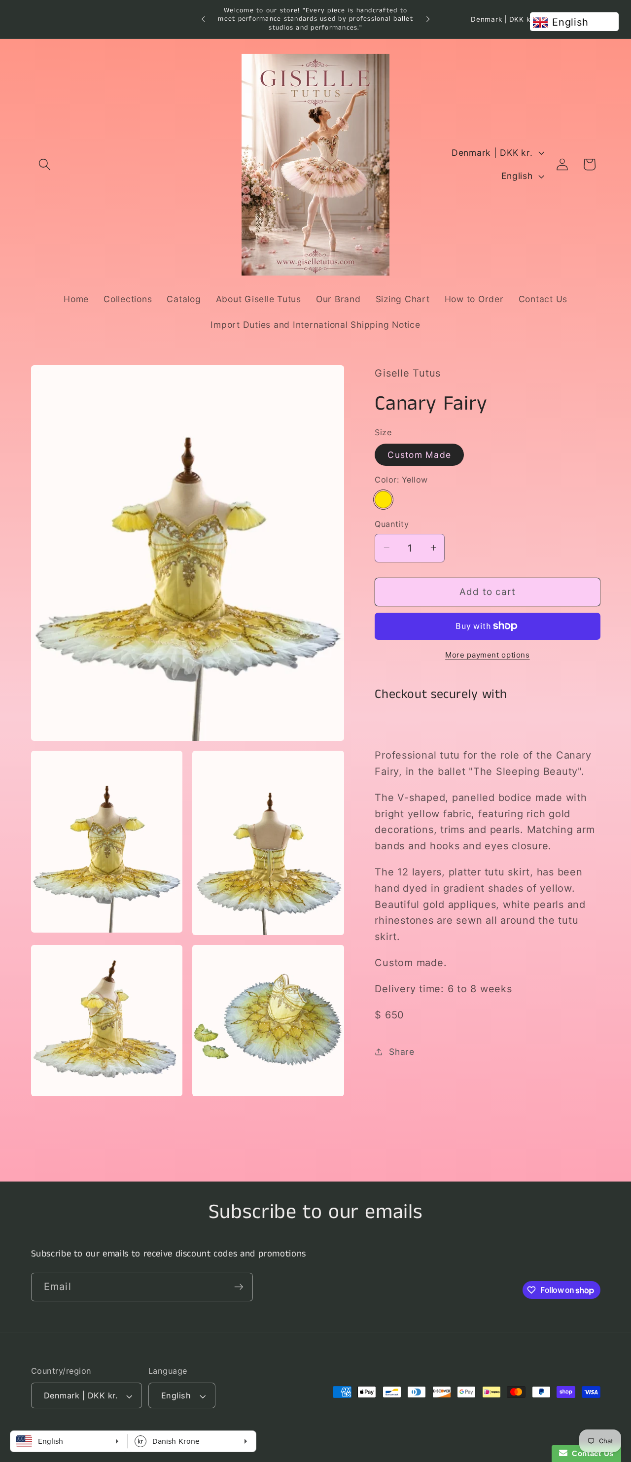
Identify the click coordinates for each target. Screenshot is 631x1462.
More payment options (487, 654)
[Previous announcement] (203, 19)
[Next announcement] (428, 19)
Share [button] (402, 1051)
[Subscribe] (238, 1287)
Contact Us (590, 1453)
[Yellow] (383, 499)
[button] (44, 164)
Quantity (392, 524)
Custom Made (419, 454)
